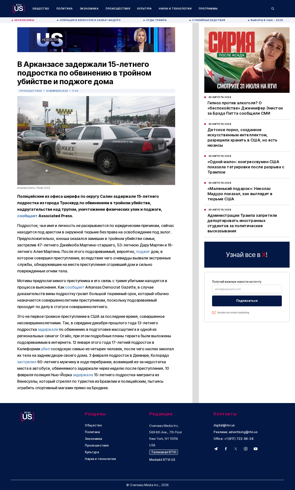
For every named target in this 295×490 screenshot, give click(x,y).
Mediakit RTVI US (162, 459)
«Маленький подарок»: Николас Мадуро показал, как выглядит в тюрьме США (240, 193)
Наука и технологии (175, 8)
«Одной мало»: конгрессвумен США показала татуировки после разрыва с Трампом (246, 166)
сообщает (27, 216)
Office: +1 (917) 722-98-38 (234, 438)
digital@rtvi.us (224, 425)
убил (45, 349)
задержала (83, 375)
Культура (144, 8)
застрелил (26, 362)
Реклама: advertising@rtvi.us (236, 432)
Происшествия (118, 8)
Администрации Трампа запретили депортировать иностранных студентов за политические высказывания (242, 223)
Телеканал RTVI (163, 452)
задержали (48, 329)
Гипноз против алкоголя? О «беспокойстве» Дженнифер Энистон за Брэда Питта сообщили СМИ (245, 108)
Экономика (89, 8)
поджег (143, 251)
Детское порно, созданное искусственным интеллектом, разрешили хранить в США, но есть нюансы (243, 137)
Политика (64, 8)
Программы (208, 8)
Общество (40, 8)
